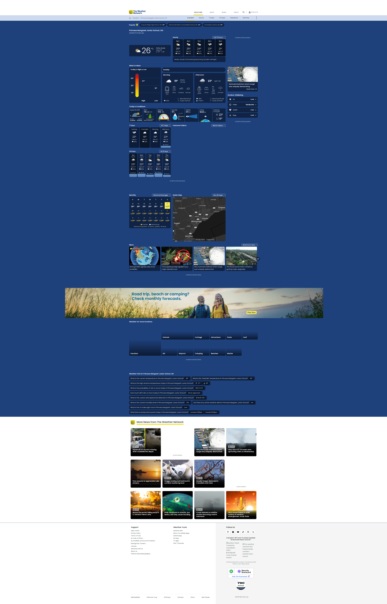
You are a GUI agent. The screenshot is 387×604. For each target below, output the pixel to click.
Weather (136, 18)
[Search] (243, 12)
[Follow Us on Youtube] (238, 532)
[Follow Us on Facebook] (227, 532)
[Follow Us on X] (253, 532)
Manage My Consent (138, 543)
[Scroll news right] (258, 259)
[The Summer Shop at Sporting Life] (250, 348)
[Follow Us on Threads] (248, 532)
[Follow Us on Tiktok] (243, 532)
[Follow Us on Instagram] (233, 532)
